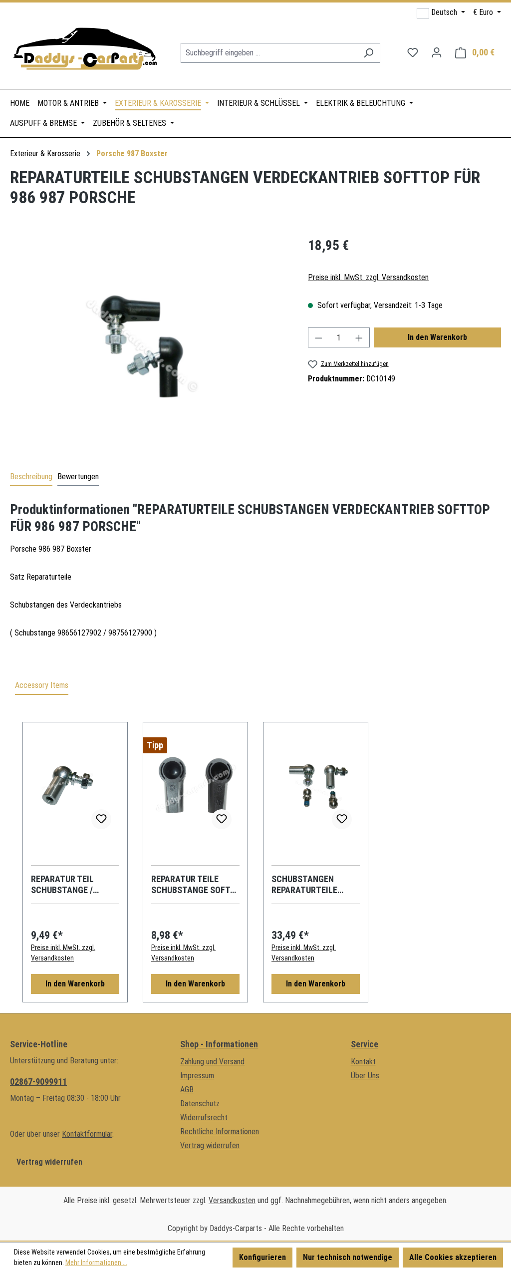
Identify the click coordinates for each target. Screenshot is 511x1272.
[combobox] (269, 53)
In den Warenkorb (437, 337)
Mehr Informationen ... (96, 1263)
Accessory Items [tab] (41, 685)
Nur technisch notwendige (347, 1257)
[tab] (31, 477)
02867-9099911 (38, 1081)
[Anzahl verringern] (318, 337)
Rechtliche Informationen (219, 1131)
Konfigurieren (262, 1257)
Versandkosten (232, 1200)
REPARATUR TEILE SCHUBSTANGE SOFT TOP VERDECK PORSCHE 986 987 (190, 885)
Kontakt (363, 1061)
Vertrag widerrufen (49, 1162)
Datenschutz (200, 1103)
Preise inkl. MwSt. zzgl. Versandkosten (368, 277)
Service (364, 1044)
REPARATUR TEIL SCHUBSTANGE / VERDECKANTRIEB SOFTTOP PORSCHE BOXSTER (68, 885)
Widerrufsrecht (204, 1117)
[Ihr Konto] (437, 52)
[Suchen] (368, 53)
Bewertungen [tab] (78, 476)
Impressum (197, 1075)
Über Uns (365, 1075)
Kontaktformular (87, 1134)
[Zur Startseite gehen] (85, 50)
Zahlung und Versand (212, 1061)
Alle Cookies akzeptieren (453, 1257)
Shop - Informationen (219, 1044)
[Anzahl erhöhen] (359, 337)
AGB (187, 1089)
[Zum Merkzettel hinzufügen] (101, 819)
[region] (149, 343)
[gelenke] (149, 343)
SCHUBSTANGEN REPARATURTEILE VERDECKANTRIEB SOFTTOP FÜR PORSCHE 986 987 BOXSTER (305, 885)
